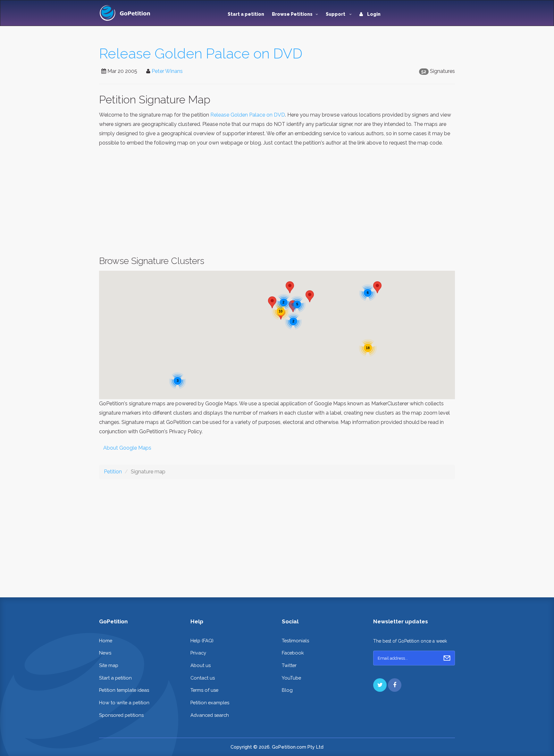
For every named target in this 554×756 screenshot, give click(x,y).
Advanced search (209, 715)
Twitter (289, 665)
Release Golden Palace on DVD (200, 53)
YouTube (291, 678)
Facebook (293, 652)
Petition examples (209, 702)
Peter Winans (167, 71)
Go (446, 658)
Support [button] (336, 14)
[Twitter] (380, 685)
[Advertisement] (277, 202)
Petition (113, 472)
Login (373, 14)
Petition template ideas (124, 690)
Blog (287, 690)
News (105, 652)
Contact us (202, 678)
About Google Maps (127, 448)
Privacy (198, 652)
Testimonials (295, 640)
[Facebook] (394, 685)
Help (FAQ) (202, 640)
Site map (108, 665)
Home (105, 640)
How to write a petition (124, 702)
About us (200, 665)
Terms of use (204, 690)
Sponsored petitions (121, 715)
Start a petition (246, 14)
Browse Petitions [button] (292, 14)
